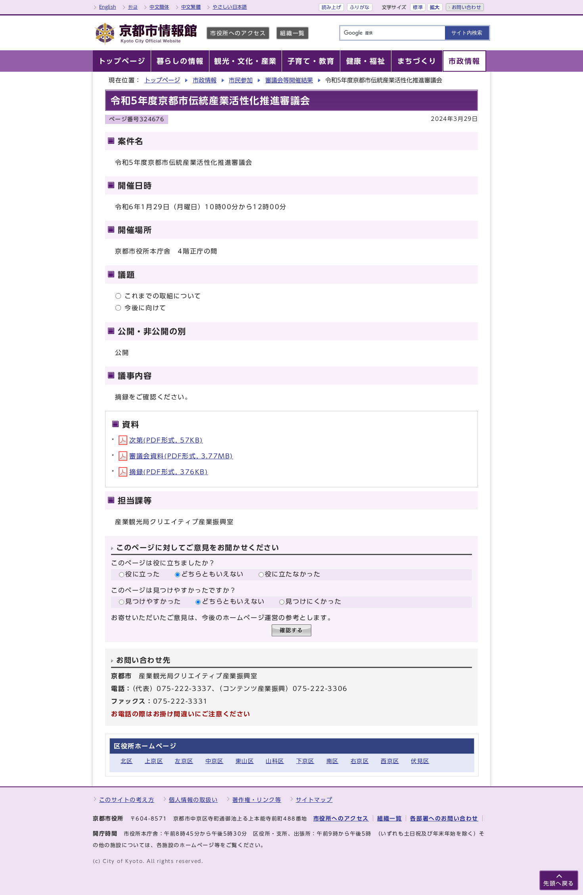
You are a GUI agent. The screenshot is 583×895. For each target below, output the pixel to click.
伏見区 (420, 761)
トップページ (162, 80)
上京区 (154, 761)
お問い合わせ (466, 7)
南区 (332, 761)
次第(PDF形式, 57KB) (166, 440)
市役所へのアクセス (238, 33)
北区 (127, 761)
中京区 (214, 761)
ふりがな (359, 7)
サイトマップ (314, 800)
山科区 (275, 761)
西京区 (390, 761)
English (107, 6)
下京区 (305, 761)
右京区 (360, 761)
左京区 (184, 761)
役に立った (142, 574)
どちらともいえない (212, 574)
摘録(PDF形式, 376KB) (168, 472)
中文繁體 (191, 6)
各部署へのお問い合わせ (444, 818)
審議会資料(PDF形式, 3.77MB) (181, 456)
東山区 (245, 761)
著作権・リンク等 (257, 800)
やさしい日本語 (230, 6)
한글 (133, 6)
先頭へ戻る (558, 883)
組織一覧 (292, 33)
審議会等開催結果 (289, 80)
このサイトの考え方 (126, 800)
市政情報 (205, 80)
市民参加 (241, 80)
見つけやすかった (153, 601)
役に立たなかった (293, 574)
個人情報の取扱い (193, 800)
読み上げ (331, 7)
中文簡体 (159, 6)
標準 (418, 7)
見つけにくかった (313, 601)
